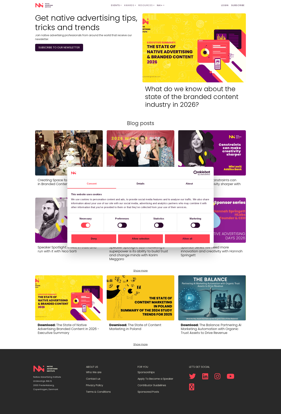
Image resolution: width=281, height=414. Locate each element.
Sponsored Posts (148, 392)
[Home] (44, 5)
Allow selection (140, 238)
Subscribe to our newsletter (59, 47)
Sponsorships (146, 372)
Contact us (93, 379)
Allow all (187, 238)
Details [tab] (141, 183)
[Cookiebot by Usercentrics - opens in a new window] (196, 172)
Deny (94, 238)
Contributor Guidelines (152, 385)
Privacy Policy (94, 385)
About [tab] (189, 183)
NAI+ (160, 5)
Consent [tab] (92, 183)
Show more (140, 271)
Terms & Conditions (98, 392)
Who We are (93, 372)
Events (115, 5)
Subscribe (238, 5)
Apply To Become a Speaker (155, 379)
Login (225, 5)
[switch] (122, 225)
